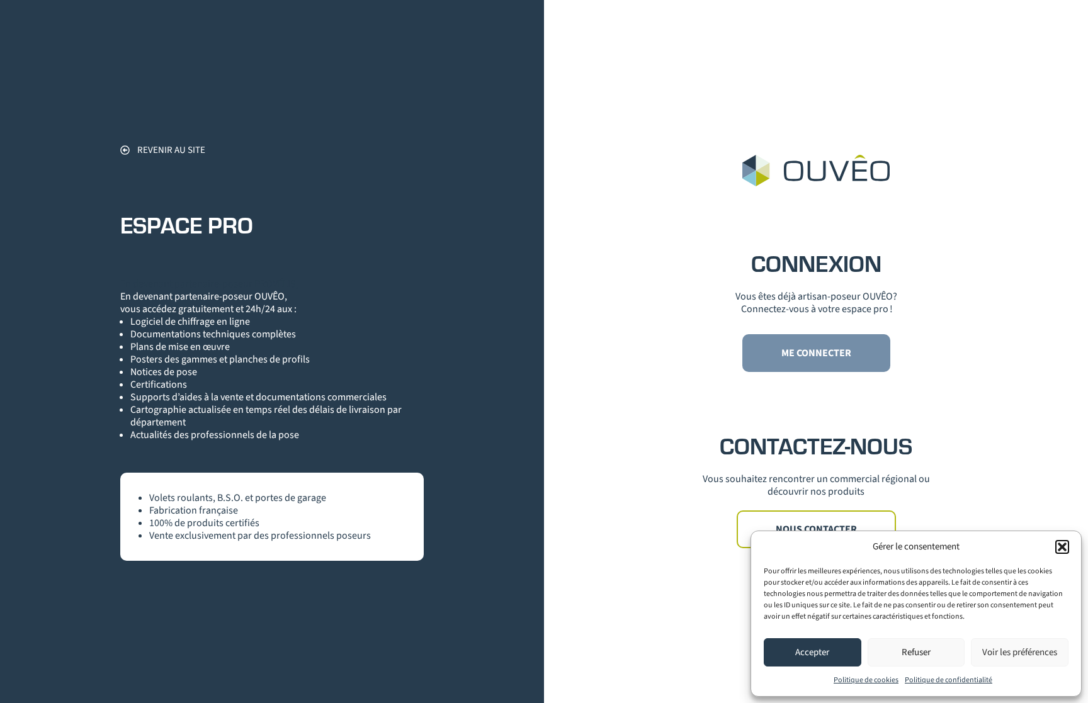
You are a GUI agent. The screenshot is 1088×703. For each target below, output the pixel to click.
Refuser (916, 652)
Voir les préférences (1019, 652)
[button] (1062, 547)
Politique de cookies (866, 680)
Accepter (812, 652)
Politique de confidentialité (948, 680)
